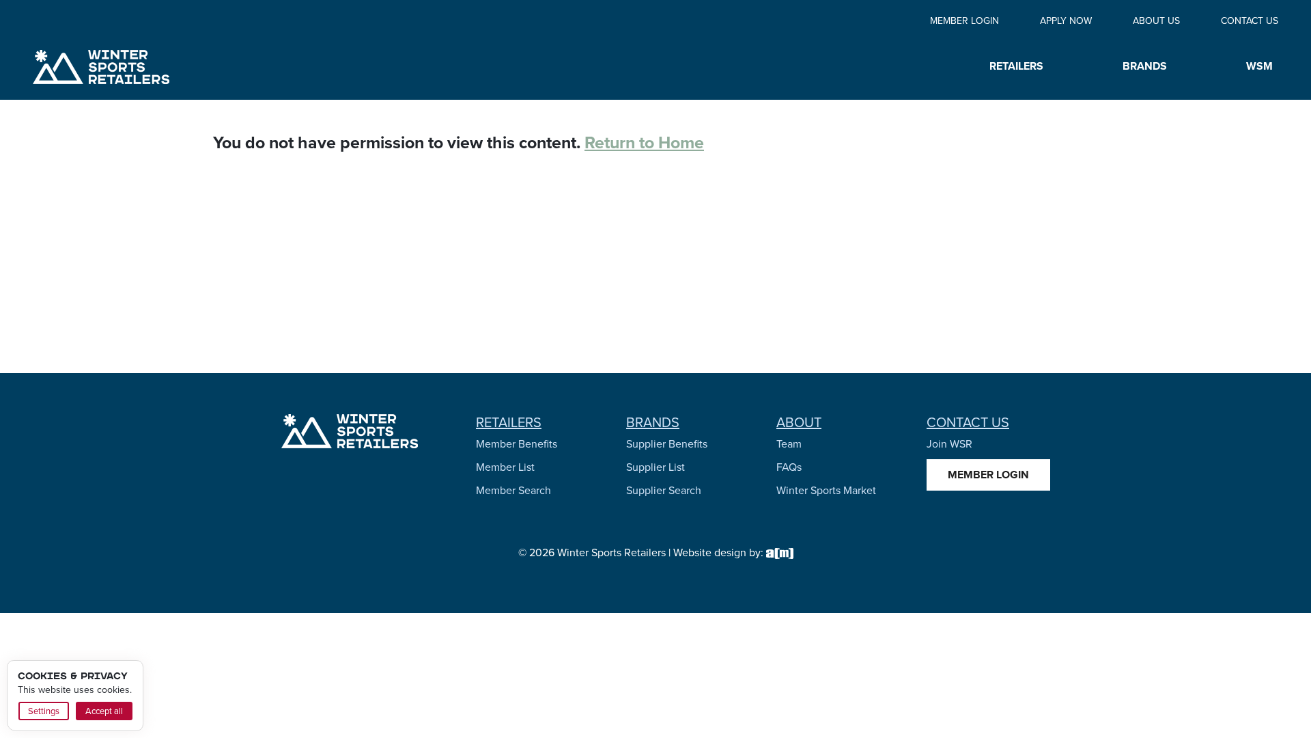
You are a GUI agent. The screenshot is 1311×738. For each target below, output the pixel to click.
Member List (505, 467)
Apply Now (1066, 21)
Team (789, 444)
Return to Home (644, 142)
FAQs (789, 467)
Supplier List (655, 467)
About (798, 422)
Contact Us (1249, 21)
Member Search (513, 490)
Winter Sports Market (826, 490)
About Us (1156, 21)
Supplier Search (663, 490)
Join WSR (949, 444)
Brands (652, 422)
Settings (43, 711)
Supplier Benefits (666, 444)
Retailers (508, 422)
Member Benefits (516, 444)
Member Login (964, 21)
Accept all (104, 711)
